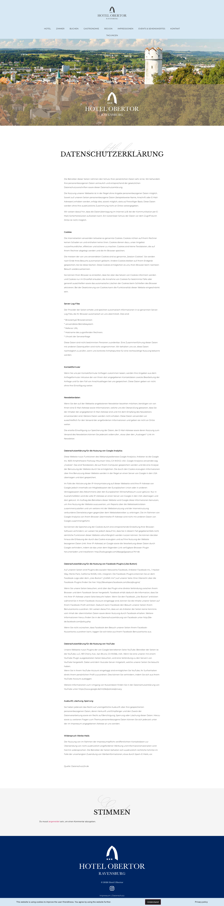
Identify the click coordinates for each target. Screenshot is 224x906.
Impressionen (125, 28)
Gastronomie (91, 28)
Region (108, 28)
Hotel (47, 28)
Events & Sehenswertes (151, 28)
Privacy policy (201, 902)
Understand (153, 902)
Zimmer (60, 28)
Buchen (74, 28)
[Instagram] (112, 888)
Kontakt (175, 28)
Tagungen (112, 35)
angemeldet (54, 821)
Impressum (105, 895)
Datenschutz (118, 895)
